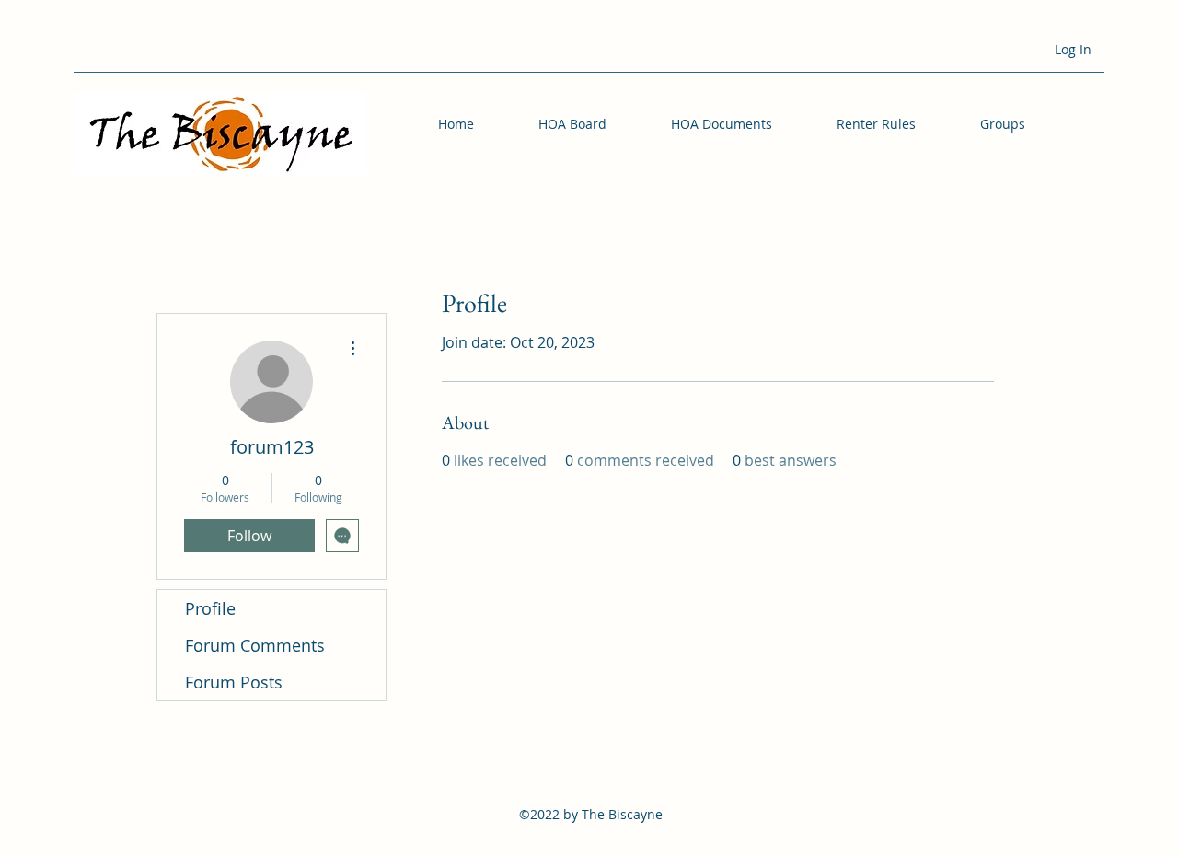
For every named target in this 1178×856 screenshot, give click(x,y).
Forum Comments (255, 645)
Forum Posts (234, 682)
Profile (210, 608)
